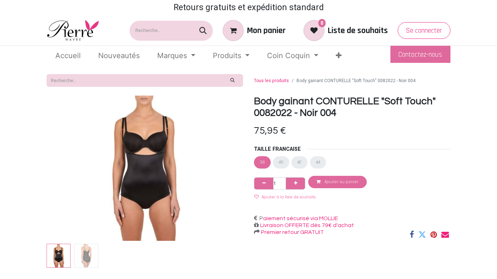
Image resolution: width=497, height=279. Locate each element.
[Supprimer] (264, 183)
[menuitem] (68, 55)
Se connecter (424, 30)
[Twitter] (422, 234)
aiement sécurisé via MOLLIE (300, 218)
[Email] (445, 234)
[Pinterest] (433, 234)
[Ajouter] (295, 183)
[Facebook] (412, 234)
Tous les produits (271, 80)
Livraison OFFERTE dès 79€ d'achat (306, 225)
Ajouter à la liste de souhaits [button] (288, 197)
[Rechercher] (203, 31)
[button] (61, 168)
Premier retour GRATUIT (292, 232)
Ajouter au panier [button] (340, 182)
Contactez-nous (420, 54)
